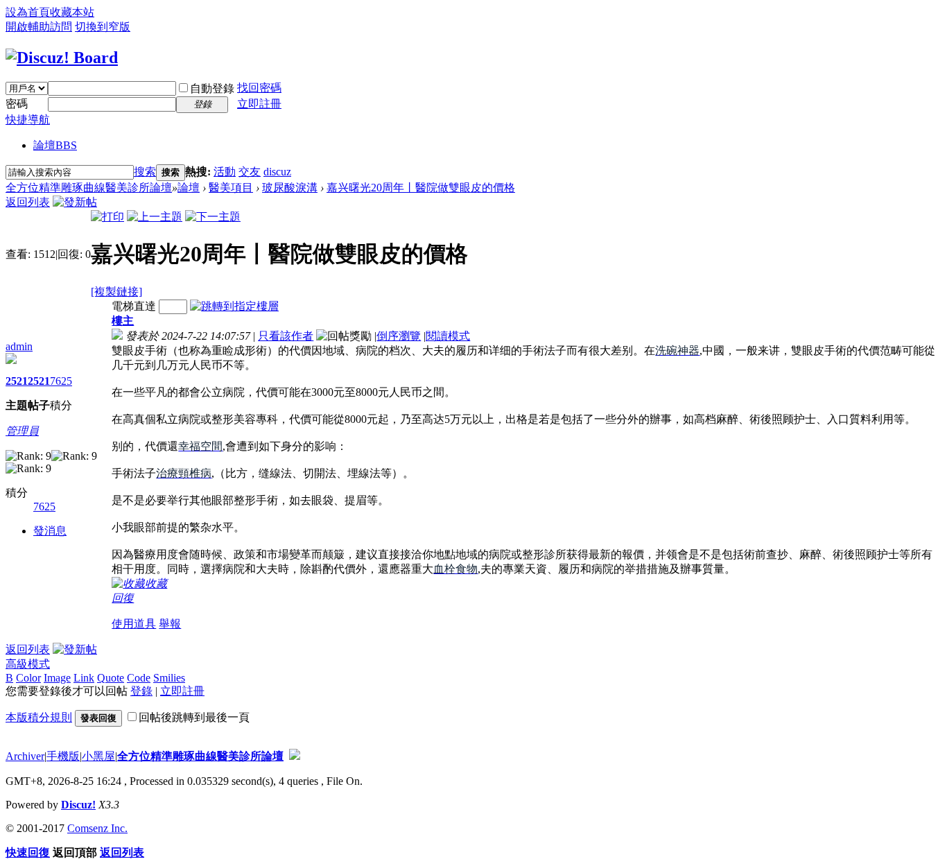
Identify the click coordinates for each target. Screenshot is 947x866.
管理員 (22, 431)
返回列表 (28, 202)
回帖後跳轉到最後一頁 (194, 717)
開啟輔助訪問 (39, 27)
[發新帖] (75, 202)
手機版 (63, 756)
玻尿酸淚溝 (290, 187)
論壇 (55, 145)
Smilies (169, 678)
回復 (123, 598)
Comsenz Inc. (97, 828)
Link (83, 678)
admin (19, 346)
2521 (17, 381)
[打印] (107, 217)
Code (138, 678)
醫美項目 (231, 187)
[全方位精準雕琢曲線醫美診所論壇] (62, 58)
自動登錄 (212, 88)
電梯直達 (134, 306)
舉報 (170, 624)
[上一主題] (154, 217)
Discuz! (78, 805)
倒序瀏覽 (398, 336)
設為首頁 (28, 12)
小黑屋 (98, 756)
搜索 (145, 171)
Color (28, 678)
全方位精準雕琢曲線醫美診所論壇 (89, 187)
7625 (61, 381)
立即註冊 (259, 104)
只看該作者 (285, 336)
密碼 (17, 104)
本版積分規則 (39, 717)
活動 (225, 171)
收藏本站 (72, 12)
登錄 (141, 691)
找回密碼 (259, 88)
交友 (249, 171)
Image (57, 678)
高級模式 (28, 664)
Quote (110, 678)
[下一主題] (213, 217)
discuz (277, 171)
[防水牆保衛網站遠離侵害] (294, 756)
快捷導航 (28, 119)
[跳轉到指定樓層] (234, 306)
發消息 (50, 531)
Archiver (25, 756)
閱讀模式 (448, 336)
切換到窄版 (102, 27)
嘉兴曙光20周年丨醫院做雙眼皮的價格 (421, 187)
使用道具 (134, 624)
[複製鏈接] (116, 291)
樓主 (123, 321)
